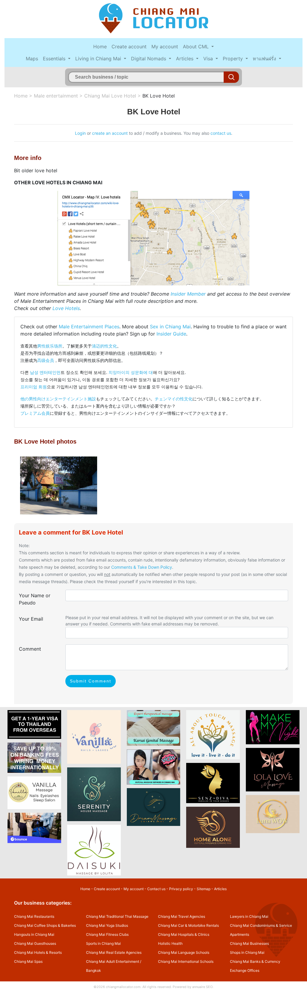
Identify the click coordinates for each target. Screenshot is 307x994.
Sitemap (203, 889)
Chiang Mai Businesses (249, 943)
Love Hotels (66, 308)
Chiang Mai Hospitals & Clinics (183, 934)
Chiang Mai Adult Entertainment (112, 961)
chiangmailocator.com (123, 987)
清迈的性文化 (104, 345)
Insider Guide (171, 334)
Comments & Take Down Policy (141, 567)
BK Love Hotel (158, 96)
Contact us (156, 889)
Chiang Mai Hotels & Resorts (38, 952)
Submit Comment (90, 681)
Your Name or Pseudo (34, 599)
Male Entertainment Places (89, 327)
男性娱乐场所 (49, 345)
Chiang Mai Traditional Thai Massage (117, 916)
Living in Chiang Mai (99, 59)
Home (100, 47)
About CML (196, 47)
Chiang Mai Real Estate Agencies (114, 952)
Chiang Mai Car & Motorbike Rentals (188, 925)
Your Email (31, 619)
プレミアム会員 (35, 413)
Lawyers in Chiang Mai (249, 916)
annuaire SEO (202, 987)
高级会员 (45, 360)
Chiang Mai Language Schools (183, 952)
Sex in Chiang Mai (170, 327)
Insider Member (188, 294)
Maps (32, 59)
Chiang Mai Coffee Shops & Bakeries (45, 925)
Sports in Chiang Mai (103, 943)
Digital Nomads (149, 59)
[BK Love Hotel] (58, 485)
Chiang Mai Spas (28, 961)
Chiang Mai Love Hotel (110, 96)
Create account (129, 47)
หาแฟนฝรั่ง (265, 59)
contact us (220, 133)
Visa (208, 59)
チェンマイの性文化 (173, 398)
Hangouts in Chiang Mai (34, 934)
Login (80, 133)
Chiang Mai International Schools (185, 961)
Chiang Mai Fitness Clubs (107, 934)
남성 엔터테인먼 (45, 372)
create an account (110, 133)
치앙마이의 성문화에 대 (131, 372)
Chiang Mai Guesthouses (35, 943)
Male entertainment (56, 96)
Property (233, 59)
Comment (30, 649)
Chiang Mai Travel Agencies (181, 916)
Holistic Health (170, 943)
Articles (185, 59)
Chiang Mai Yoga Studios (107, 925)
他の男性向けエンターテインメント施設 (58, 398)
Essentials (55, 59)
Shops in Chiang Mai (247, 952)
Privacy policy (181, 889)
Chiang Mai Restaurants (34, 916)
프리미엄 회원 (33, 386)
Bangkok (93, 970)
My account (164, 47)
